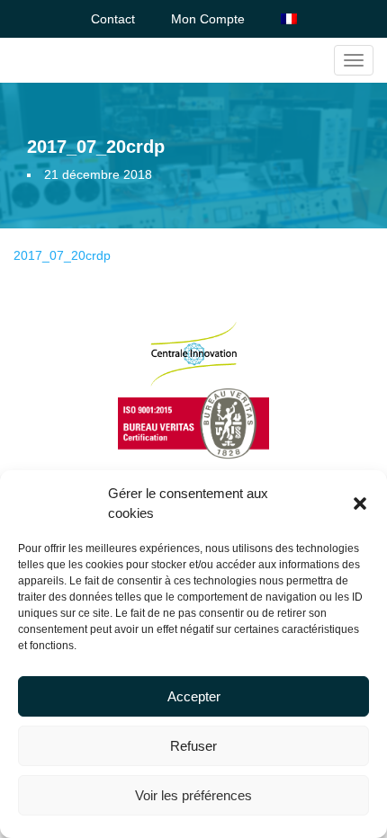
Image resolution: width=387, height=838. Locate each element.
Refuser (193, 745)
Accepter (193, 696)
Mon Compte (208, 19)
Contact (113, 19)
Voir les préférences (193, 795)
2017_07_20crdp (62, 255)
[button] (360, 504)
